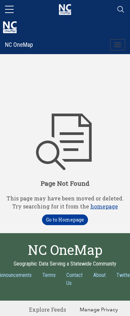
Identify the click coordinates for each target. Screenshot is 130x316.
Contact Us (74, 279)
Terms (49, 275)
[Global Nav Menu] (9, 9)
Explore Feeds (47, 309)
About (99, 275)
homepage (104, 206)
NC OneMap (19, 44)
